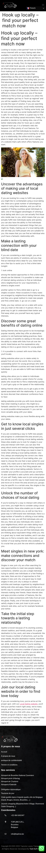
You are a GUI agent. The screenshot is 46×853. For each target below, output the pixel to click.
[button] (43, 5)
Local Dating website (29, 704)
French (32, 8)
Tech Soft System (36, 849)
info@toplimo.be (17, 834)
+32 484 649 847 (17, 815)
